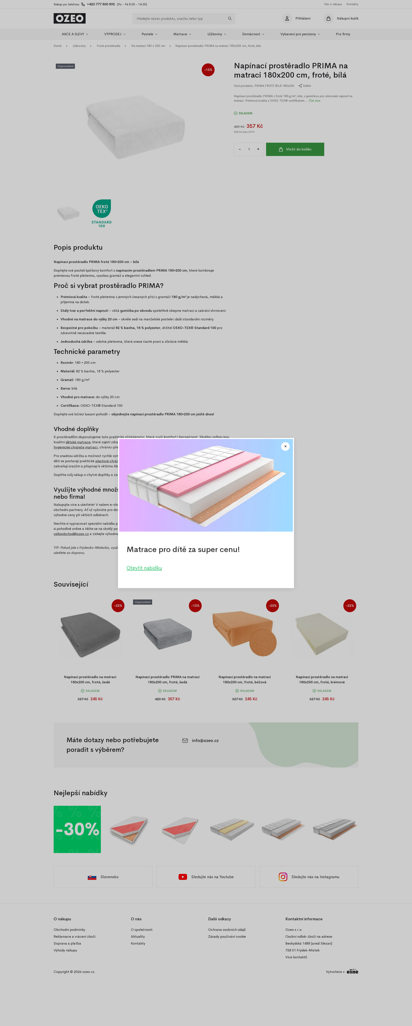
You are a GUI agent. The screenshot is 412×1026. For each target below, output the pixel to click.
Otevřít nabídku (144, 568)
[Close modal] (285, 446)
